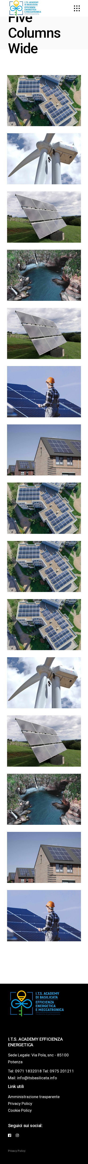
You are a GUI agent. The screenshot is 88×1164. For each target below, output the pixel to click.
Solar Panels (44, 748)
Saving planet (44, 515)
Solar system (44, 108)
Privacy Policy (20, 1103)
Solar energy (44, 865)
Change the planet (44, 166)
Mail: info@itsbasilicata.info (32, 1077)
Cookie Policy (20, 1110)
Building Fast (44, 923)
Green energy (44, 806)
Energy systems (44, 457)
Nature (44, 449)
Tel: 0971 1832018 (25, 1071)
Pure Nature (44, 399)
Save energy (44, 341)
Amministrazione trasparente (34, 1096)
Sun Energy (44, 224)
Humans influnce (44, 282)
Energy (44, 566)
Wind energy (44, 690)
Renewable (44, 100)
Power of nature (44, 573)
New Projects (44, 632)
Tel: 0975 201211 (58, 1071)
